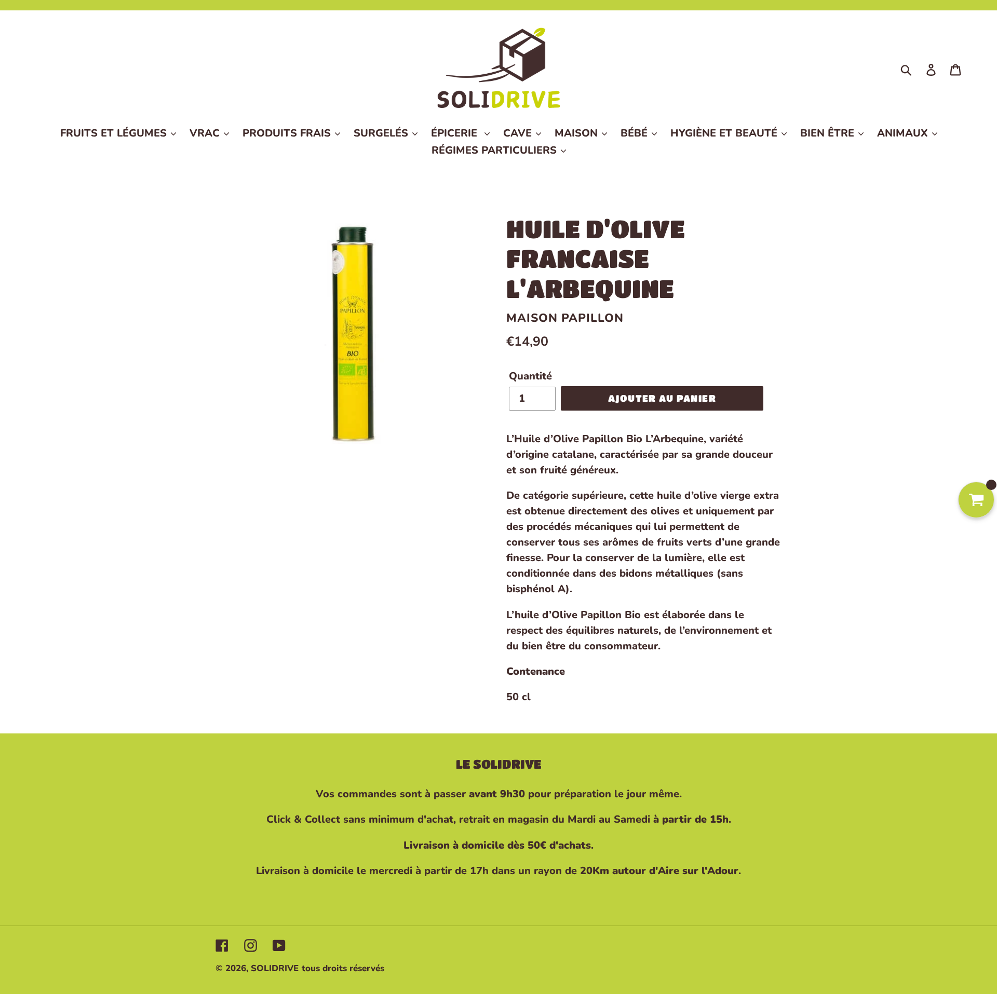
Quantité (530, 376)
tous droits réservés (343, 968)
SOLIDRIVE (275, 968)
